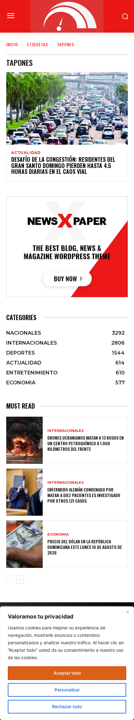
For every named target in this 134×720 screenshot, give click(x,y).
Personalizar (67, 689)
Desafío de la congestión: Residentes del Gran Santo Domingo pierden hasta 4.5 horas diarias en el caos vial (63, 165)
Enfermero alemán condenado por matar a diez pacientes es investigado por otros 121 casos (83, 495)
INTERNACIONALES (65, 430)
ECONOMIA (58, 534)
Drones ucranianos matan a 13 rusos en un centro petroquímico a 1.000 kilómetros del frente (85, 443)
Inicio (12, 44)
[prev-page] (10, 580)
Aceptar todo (67, 673)
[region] (67, 663)
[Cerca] (127, 611)
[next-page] (20, 580)
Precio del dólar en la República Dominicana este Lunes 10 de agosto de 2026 (84, 547)
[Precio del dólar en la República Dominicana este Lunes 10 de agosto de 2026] (24, 544)
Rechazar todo (67, 706)
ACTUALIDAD (26, 153)
